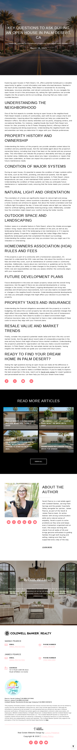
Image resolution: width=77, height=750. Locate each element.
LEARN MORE (47, 547)
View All (38, 461)
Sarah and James (48, 372)
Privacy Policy (47, 736)
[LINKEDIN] (24, 522)
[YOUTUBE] (9, 522)
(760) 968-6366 (49, 660)
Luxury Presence (52, 733)
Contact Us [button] (38, 606)
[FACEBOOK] (30, 522)
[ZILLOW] (19, 522)
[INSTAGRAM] (14, 522)
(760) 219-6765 (49, 646)
